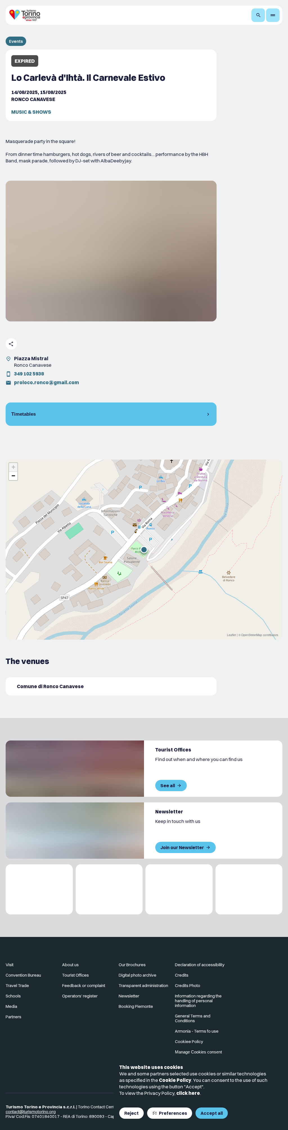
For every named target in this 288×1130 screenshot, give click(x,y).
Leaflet (231, 635)
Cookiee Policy (189, 1041)
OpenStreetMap (251, 635)
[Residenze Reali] (179, 889)
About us (70, 964)
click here (188, 1093)
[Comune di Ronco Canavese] (111, 686)
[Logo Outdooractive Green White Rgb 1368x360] (249, 889)
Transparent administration (143, 985)
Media (11, 1006)
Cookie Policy (175, 1080)
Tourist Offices (75, 975)
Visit (10, 964)
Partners (13, 1016)
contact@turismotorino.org (31, 1111)
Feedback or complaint (83, 985)
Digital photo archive (137, 975)
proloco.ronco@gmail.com (46, 382)
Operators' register (80, 996)
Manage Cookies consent (198, 1052)
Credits (181, 975)
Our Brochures (132, 964)
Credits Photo (187, 985)
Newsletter (129, 996)
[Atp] (39, 889)
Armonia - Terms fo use (197, 1031)
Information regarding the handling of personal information (198, 1000)
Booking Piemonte (136, 1006)
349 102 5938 (29, 374)
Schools (13, 996)
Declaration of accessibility (199, 964)
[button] (144, 550)
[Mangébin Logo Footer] (109, 889)
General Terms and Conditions (192, 1018)
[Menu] (273, 15)
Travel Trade (17, 985)
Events (16, 41)
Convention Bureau (23, 975)
